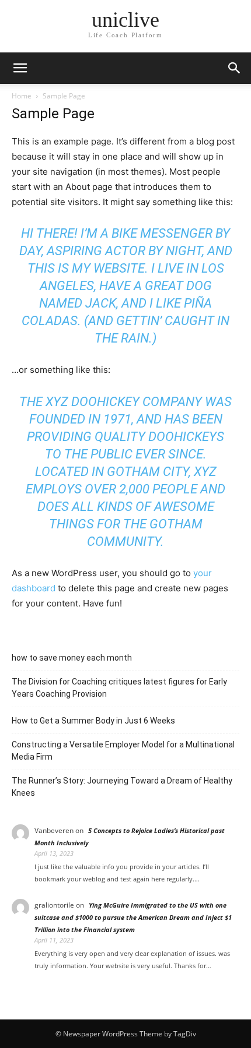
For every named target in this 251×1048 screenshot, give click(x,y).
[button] (234, 68)
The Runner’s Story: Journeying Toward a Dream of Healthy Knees (122, 787)
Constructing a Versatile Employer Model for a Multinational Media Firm (123, 750)
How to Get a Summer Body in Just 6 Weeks (93, 720)
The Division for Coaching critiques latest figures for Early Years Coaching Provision (119, 687)
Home (22, 96)
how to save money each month (72, 657)
